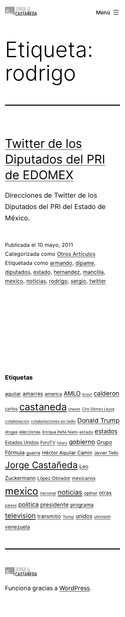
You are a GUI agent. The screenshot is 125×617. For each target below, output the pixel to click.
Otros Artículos (76, 253)
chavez (74, 409)
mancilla (93, 272)
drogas (11, 432)
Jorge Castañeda (41, 464)
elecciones (30, 431)
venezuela (17, 527)
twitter (97, 281)
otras (105, 493)
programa (82, 505)
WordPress (74, 588)
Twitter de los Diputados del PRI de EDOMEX (55, 159)
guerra (33, 452)
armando (61, 263)
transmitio (49, 516)
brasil (87, 394)
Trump (68, 516)
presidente (54, 504)
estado (42, 272)
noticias (36, 281)
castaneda (43, 407)
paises (11, 505)
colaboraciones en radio (53, 421)
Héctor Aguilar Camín (67, 453)
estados (106, 431)
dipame (84, 263)
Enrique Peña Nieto (60, 432)
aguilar (13, 394)
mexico (14, 281)
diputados (17, 272)
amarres (33, 394)
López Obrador (53, 478)
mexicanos (83, 478)
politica (28, 504)
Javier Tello (106, 452)
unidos (84, 516)
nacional (48, 493)
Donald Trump (98, 420)
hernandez (67, 272)
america (53, 394)
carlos (11, 408)
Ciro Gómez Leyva (98, 409)
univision (102, 516)
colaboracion (17, 421)
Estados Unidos (22, 442)
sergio (78, 281)
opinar (90, 493)
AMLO (72, 393)
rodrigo (58, 281)
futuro (62, 442)
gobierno (82, 442)
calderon (106, 393)
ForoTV (47, 442)
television (20, 515)
